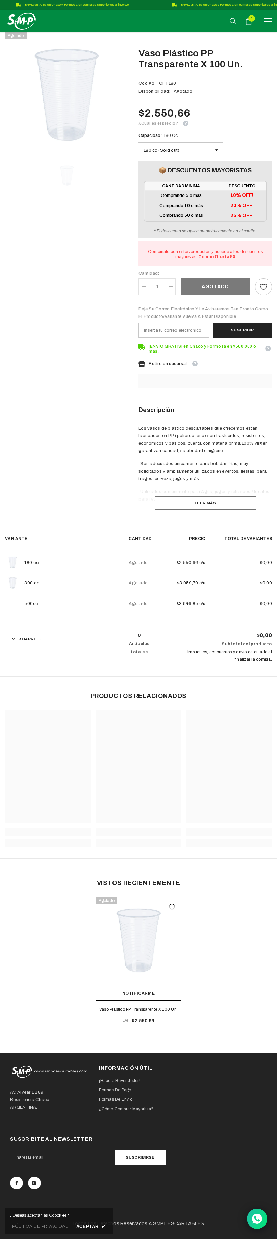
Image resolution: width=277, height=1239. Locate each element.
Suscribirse (140, 1157)
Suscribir (242, 330)
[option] (66, 93)
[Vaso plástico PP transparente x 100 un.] (138, 940)
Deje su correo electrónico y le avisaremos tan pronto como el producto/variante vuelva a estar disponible (203, 313)
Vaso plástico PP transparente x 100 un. (138, 1009)
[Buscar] (233, 21)
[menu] (268, 21)
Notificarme (138, 993)
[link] (263, 286)
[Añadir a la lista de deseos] (172, 907)
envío (241, 651)
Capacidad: (158, 135)
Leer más (205, 503)
